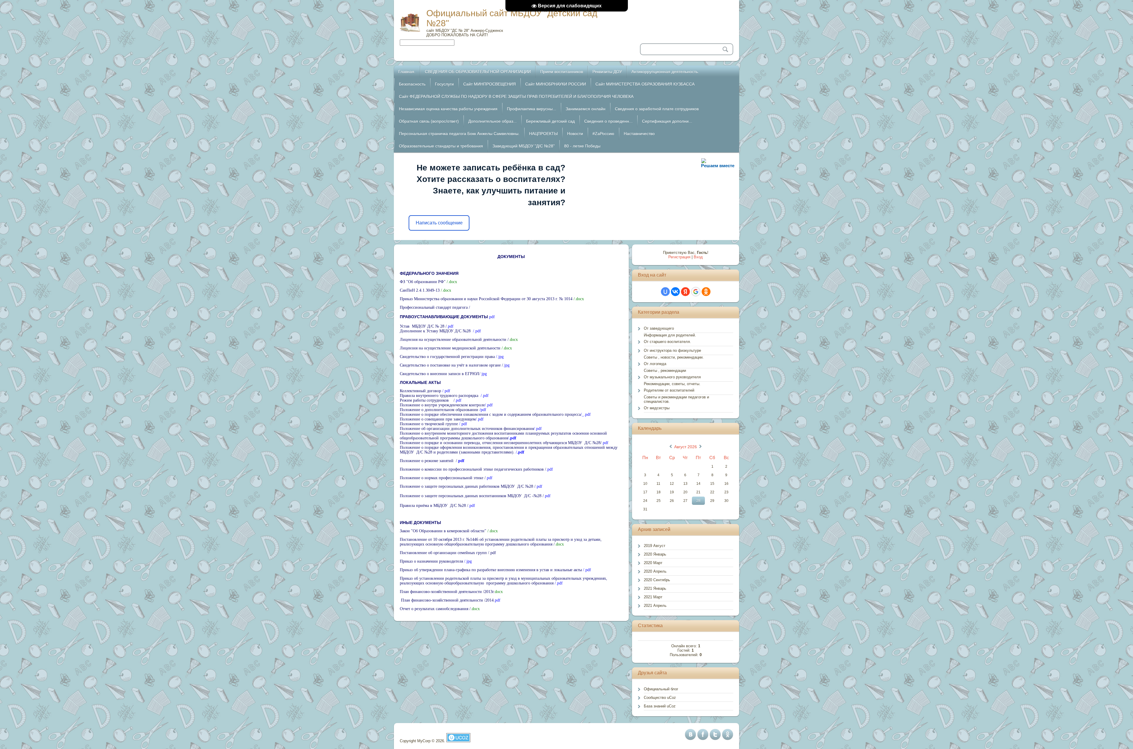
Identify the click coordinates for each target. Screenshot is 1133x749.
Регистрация (679, 257)
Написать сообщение (439, 222)
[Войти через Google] (695, 291)
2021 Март (653, 597)
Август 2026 (685, 447)
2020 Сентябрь (657, 580)
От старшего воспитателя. (667, 341)
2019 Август (654, 545)
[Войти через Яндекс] (685, 291)
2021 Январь (655, 588)
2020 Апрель (655, 571)
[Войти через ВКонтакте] (675, 291)
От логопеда (655, 364)
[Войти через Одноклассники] (706, 291)
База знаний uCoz (660, 706)
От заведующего (659, 328)
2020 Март (653, 563)
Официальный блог (661, 689)
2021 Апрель (655, 605)
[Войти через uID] (665, 291)
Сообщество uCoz (660, 697)
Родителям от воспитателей (669, 390)
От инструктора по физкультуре (672, 350)
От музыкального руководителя (672, 377)
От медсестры (656, 408)
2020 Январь (655, 554)
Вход (698, 257)
